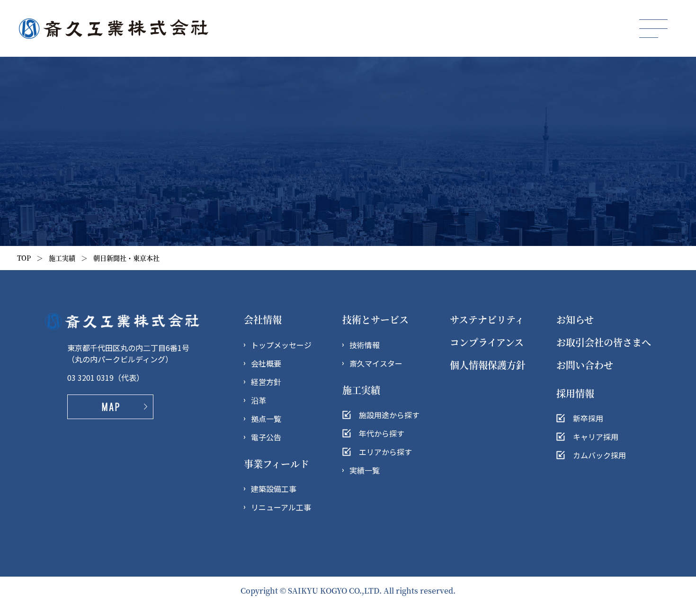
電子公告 (266, 437)
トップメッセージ (281, 345)
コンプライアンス (487, 342)
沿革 (258, 400)
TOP (24, 258)
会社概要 (266, 363)
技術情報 (364, 345)
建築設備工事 (273, 488)
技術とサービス (375, 319)
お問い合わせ (584, 365)
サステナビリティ (487, 319)
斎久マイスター (375, 363)
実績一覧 (364, 470)
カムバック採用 (599, 455)
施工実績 (62, 258)
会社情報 (263, 319)
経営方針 (266, 381)
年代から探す (381, 433)
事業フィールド (276, 464)
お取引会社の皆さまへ (603, 342)
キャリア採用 (595, 436)
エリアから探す (385, 451)
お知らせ (575, 319)
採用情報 (575, 393)
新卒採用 (588, 418)
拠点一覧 (266, 418)
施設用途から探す (389, 415)
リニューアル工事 (281, 507)
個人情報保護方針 (488, 365)
